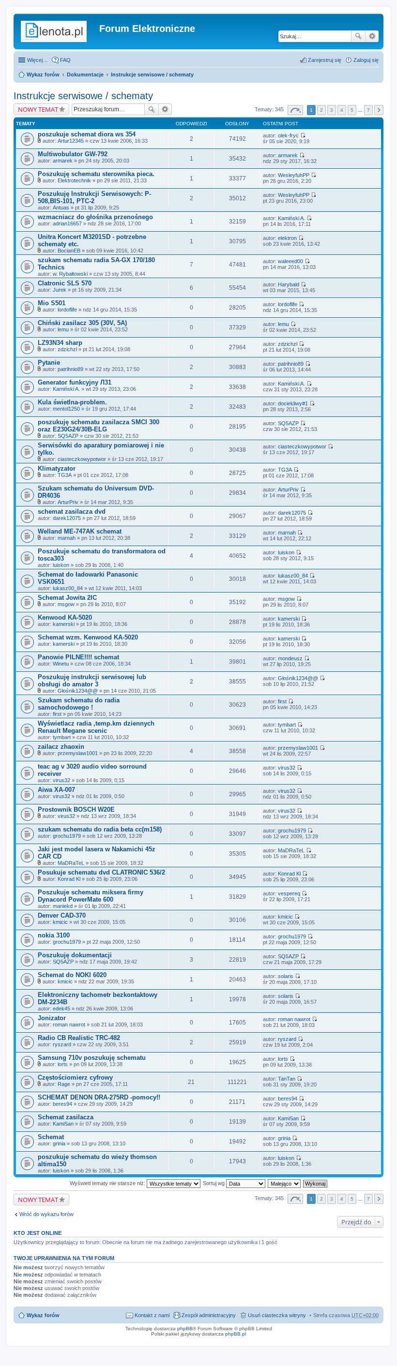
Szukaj (358, 36)
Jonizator (52, 1018)
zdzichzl (67, 349)
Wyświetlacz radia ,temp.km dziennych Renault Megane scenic (96, 727)
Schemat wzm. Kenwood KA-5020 (88, 637)
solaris (285, 976)
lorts (63, 1064)
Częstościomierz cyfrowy (75, 1077)
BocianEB (69, 250)
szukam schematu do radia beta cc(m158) (100, 829)
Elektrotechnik (74, 180)
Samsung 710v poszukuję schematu (92, 1057)
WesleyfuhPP (293, 175)
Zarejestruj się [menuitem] (324, 60)
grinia (59, 1143)
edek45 (61, 1008)
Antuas (61, 207)
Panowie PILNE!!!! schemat (78, 657)
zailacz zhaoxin (61, 746)
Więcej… (37, 60)
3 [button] (331, 110)
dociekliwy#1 (293, 403)
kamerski (64, 624)
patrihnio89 (70, 369)
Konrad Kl (69, 879)
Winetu (61, 664)
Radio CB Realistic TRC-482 (79, 1037)
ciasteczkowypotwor (82, 459)
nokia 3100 (54, 935)
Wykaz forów (43, 74)
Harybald (288, 284)
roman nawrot (69, 1024)
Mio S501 (51, 303)
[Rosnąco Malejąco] (285, 1183)
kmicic (60, 922)
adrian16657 (67, 223)
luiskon (61, 565)
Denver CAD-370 (62, 915)
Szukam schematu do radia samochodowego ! (79, 704)
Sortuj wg (214, 1183)
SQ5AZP (68, 436)
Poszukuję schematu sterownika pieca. (96, 174)
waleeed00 (290, 261)
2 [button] (321, 110)
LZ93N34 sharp (60, 342)
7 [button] (368, 110)
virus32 (61, 780)
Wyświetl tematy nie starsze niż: (108, 1183)
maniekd (63, 906)
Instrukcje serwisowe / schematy (152, 74)
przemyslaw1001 (78, 753)
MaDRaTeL (71, 863)
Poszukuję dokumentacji (75, 955)
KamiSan (63, 1124)
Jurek (59, 290)
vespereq (289, 893)
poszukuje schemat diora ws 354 (87, 134)
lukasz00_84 (68, 588)
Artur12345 (71, 141)
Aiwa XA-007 (56, 789)
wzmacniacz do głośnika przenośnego (95, 217)
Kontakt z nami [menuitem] (152, 1315)
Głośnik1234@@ (78, 691)
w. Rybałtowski (70, 274)
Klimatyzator (57, 468)
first (57, 714)
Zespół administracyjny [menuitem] (209, 1315)
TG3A (65, 475)
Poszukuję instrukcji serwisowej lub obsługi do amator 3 (92, 680)
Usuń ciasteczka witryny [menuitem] (277, 1315)
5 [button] (352, 110)
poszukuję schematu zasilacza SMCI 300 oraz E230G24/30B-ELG (98, 425)
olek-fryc (288, 135)
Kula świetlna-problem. (72, 402)
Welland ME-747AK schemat (80, 531)
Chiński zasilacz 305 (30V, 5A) (82, 323)
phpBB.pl (235, 1333)
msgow (66, 604)
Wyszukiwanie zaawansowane (372, 36)
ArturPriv (68, 502)
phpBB (185, 1328)
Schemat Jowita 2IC (67, 597)
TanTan (286, 1079)
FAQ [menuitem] (65, 60)
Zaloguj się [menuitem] (366, 60)
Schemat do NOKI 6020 (72, 975)
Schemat (51, 1137)
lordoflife (67, 309)
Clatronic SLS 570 (65, 283)
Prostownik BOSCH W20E (76, 809)
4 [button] (341, 110)
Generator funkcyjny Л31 (74, 382)
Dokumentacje (85, 74)
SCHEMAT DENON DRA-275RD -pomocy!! (99, 1097)
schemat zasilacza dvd (72, 511)
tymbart (62, 737)
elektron (287, 238)
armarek (63, 160)
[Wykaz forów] (57, 31)
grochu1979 (67, 836)
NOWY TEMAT (38, 109)
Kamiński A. (291, 218)
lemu (63, 329)
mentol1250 (66, 409)
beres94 (62, 1104)
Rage (64, 1084)
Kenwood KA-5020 (65, 617)
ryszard (62, 1044)
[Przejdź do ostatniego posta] (302, 135)
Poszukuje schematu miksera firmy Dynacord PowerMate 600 (90, 896)
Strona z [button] (295, 110)
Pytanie (49, 362)
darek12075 (67, 518)
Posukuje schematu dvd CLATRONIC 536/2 (101, 872)
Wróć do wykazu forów (46, 1214)
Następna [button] (378, 110)
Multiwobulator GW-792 (72, 154)
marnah (67, 538)
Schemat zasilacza (65, 1117)
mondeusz (290, 658)
